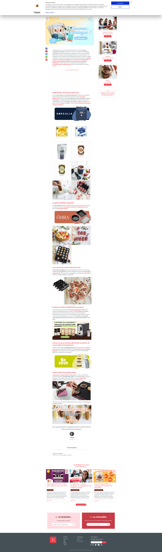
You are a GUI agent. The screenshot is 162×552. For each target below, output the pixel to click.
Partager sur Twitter (46, 54)
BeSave (64, 543)
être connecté (59, 455)
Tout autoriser (120, 3)
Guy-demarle (65, 538)
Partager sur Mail (46, 60)
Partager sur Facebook (46, 48)
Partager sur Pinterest (46, 51)
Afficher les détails (49, 12)
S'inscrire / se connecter (74, 550)
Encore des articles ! (81, 504)
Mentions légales (80, 541)
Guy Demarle (50, 490)
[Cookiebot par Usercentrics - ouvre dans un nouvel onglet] (37, 13)
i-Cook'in (65, 544)
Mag (64, 541)
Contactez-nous (79, 538)
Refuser (120, 6)
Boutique (65, 542)
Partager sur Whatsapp (46, 57)
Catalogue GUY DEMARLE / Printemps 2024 (71, 69)
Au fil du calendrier (75, 490)
